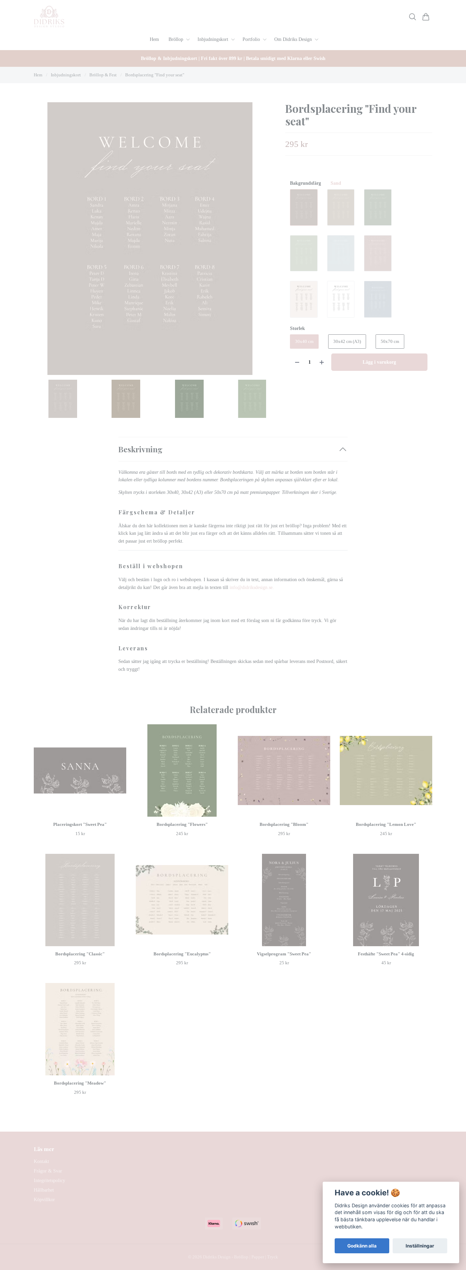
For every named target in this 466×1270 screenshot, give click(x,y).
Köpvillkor (44, 1199)
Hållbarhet (44, 1190)
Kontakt (41, 1161)
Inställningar (420, 1246)
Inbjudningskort (66, 74)
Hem (38, 74)
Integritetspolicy (49, 1180)
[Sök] (412, 17)
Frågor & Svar (48, 1171)
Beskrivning (140, 449)
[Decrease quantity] (297, 362)
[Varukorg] (426, 17)
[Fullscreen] (150, 238)
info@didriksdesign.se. (252, 587)
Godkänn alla (362, 1246)
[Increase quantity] (322, 362)
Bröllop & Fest (103, 74)
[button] (255, 241)
